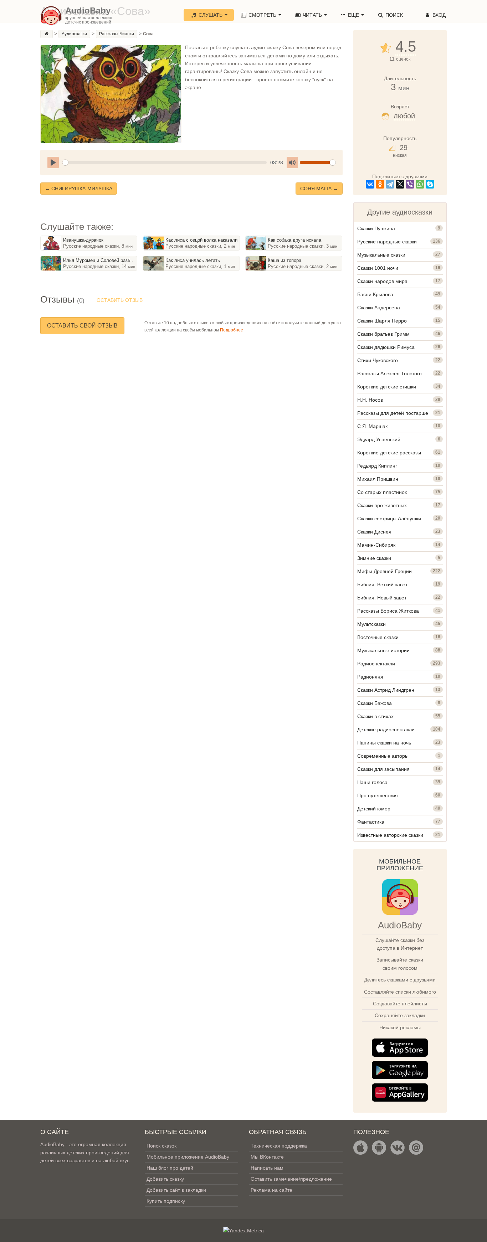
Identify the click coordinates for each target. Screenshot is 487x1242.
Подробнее (231, 330)
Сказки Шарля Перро (382, 321)
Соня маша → (319, 188)
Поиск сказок (161, 1146)
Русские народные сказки (387, 241)
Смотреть (262, 15)
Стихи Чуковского (377, 360)
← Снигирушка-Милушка (78, 188)
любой (404, 116)
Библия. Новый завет (381, 598)
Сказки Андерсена (378, 307)
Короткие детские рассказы (389, 452)
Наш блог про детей (170, 1168)
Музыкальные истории (383, 650)
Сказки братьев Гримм (383, 334)
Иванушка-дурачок (83, 240)
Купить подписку (166, 1201)
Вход (438, 15)
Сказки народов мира (382, 281)
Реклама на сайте (271, 1190)
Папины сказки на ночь (384, 743)
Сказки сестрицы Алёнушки (389, 518)
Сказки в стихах (375, 716)
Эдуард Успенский (378, 439)
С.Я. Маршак (372, 426)
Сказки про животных (382, 505)
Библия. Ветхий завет (382, 584)
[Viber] (410, 184)
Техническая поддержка (279, 1146)
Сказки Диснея (374, 532)
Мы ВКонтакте (267, 1157)
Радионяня (370, 677)
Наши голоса (372, 782)
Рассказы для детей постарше (392, 413)
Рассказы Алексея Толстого (389, 373)
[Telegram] (390, 184)
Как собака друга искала (294, 240)
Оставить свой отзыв (82, 326)
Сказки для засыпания (383, 769)
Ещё (353, 15)
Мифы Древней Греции (384, 571)
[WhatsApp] (420, 184)
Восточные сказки (378, 637)
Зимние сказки (374, 558)
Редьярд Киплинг (377, 466)
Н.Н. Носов (370, 400)
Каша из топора (284, 260)
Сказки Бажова (374, 703)
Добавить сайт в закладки (176, 1190)
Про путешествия (377, 795)
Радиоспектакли (376, 663)
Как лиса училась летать (192, 260)
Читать (312, 15)
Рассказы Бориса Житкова (388, 611)
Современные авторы (383, 756)
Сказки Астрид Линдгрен (385, 690)
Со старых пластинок (382, 492)
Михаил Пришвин (377, 479)
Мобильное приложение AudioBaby (188, 1157)
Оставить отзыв (120, 300)
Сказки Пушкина (376, 228)
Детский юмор (373, 808)
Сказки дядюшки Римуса (386, 347)
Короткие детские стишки (386, 387)
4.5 (405, 46)
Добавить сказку (165, 1179)
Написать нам (267, 1168)
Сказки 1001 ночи (377, 268)
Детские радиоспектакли (386, 729)
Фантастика (370, 822)
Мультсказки (371, 624)
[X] (400, 184)
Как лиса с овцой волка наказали (201, 240)
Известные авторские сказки (390, 835)
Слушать (210, 15)
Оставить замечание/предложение (291, 1179)
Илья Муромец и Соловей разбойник (102, 260)
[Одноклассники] (380, 184)
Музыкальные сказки (381, 255)
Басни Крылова (375, 294)
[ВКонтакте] (370, 184)
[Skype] (430, 184)
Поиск (393, 15)
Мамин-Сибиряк (376, 545)
